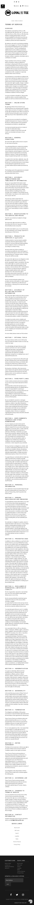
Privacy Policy (17, 844)
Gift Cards (17, 830)
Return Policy (8, 863)
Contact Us (7, 865)
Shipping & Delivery (9, 866)
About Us (7, 868)
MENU (2, 7)
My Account (17, 827)
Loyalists (17, 836)
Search (17, 833)
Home (12, 20)
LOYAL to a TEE (16, 899)
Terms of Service (17, 841)
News (17, 839)
